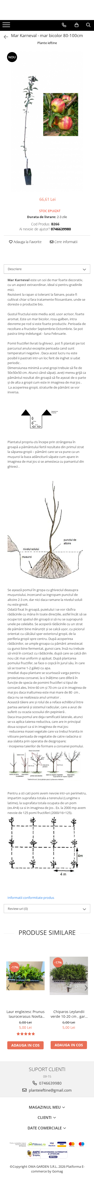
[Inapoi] (4, 37)
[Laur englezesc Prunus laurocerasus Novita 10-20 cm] (25, 975)
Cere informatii (65, 241)
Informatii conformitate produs (31, 897)
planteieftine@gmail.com (50, 1090)
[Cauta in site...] (88, 25)
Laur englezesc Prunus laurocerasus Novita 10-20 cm (26, 1014)
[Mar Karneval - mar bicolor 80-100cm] (47, 121)
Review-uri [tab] (18, 908)
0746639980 (50, 1083)
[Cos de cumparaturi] (76, 25)
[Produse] (7, 26)
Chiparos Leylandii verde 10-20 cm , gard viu (69, 1014)
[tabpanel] (47, 121)
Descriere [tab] (15, 269)
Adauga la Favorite (27, 241)
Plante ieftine (47, 43)
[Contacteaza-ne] (64, 25)
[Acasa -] (47, 10)
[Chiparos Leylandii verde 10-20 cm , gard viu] (69, 976)
